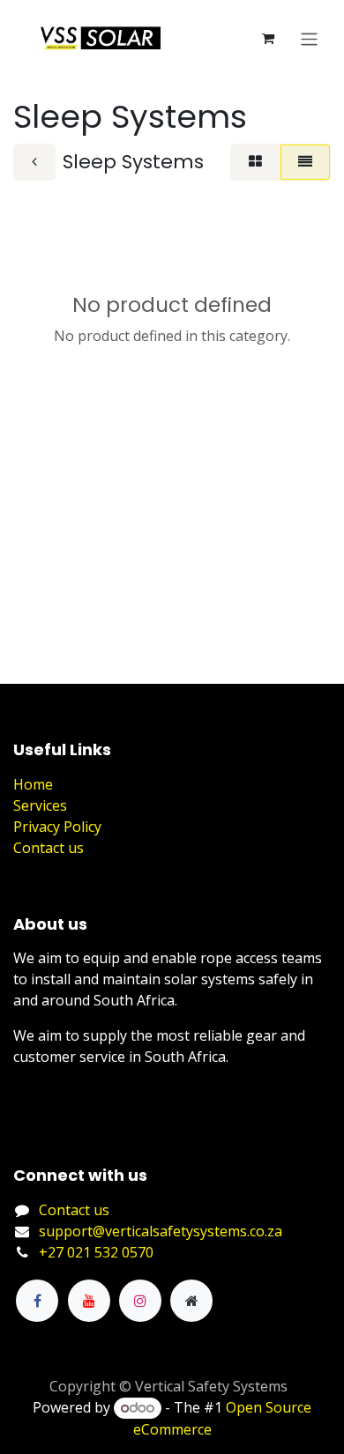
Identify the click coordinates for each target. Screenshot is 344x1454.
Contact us (48, 847)
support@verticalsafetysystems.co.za (160, 1231)
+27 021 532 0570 (96, 1252)
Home (33, 784)
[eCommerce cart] (268, 39)
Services (40, 805)
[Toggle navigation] (309, 38)
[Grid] (255, 162)
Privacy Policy (57, 826)
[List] (305, 162)
